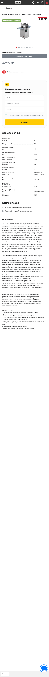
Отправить (24, 122)
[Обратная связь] (44, 668)
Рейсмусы (8, 8)
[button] (16, 47)
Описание (5, 674)
